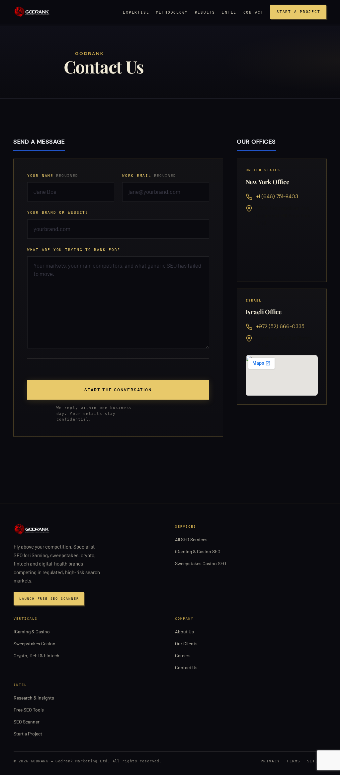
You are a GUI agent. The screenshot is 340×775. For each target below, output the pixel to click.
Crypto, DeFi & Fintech (36, 655)
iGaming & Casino (32, 631)
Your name (52, 176)
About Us (184, 631)
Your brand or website (57, 212)
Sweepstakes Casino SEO (200, 563)
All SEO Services (191, 539)
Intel (229, 12)
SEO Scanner (27, 721)
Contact (253, 12)
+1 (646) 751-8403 (277, 196)
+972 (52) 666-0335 (280, 326)
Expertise (136, 12)
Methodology (172, 12)
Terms (293, 761)
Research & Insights (34, 698)
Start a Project (298, 12)
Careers (183, 655)
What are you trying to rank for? (73, 250)
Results (205, 12)
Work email (149, 176)
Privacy (270, 761)
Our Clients (186, 643)
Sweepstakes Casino (34, 643)
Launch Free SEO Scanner (49, 598)
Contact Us (186, 667)
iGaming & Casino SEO (197, 551)
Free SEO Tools (29, 709)
